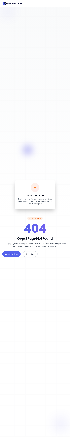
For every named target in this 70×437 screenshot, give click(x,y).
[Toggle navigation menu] (66, 3)
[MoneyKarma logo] (12, 3)
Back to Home (13, 254)
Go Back (31, 254)
